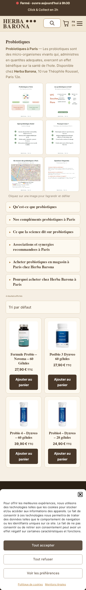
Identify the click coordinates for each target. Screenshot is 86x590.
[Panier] (66, 23)
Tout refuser (43, 559)
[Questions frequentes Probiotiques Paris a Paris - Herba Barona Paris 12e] (61, 174)
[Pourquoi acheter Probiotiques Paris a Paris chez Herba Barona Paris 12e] (62, 137)
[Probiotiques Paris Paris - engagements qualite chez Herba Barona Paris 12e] (25, 137)
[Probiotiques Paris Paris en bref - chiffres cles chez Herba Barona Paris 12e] (62, 100)
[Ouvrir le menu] (79, 24)
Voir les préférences (43, 573)
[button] (80, 494)
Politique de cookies (30, 584)
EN (73, 25)
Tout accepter (43, 545)
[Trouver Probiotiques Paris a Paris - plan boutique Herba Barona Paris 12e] (25, 174)
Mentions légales (55, 584)
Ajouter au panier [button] (23, 382)
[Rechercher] (52, 23)
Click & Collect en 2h (43, 9)
